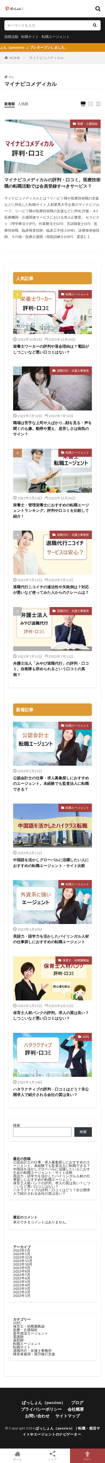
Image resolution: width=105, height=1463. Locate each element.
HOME (14, 58)
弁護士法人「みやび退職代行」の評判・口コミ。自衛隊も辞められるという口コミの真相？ (51, 669)
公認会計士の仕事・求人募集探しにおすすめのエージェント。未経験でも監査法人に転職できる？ (51, 783)
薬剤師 (18, 1340)
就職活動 (11, 36)
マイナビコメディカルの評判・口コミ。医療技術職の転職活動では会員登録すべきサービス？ (52, 183)
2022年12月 (22, 1257)
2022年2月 (21, 1292)
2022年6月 (21, 1278)
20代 (86, 1036)
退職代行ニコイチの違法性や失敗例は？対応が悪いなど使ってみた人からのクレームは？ (51, 589)
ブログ (77, 1402)
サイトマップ (67, 1415)
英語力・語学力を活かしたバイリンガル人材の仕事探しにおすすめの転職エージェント (51, 939)
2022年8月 (21, 1271)
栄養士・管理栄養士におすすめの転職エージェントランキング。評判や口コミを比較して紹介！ (51, 510)
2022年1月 (21, 1295)
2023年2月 (21, 1250)
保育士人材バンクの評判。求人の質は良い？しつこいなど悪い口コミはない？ (51, 1015)
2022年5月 (21, 1281)
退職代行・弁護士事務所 (73, 370)
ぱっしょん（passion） (43, 1402)
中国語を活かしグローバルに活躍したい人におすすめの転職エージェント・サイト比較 (51, 862)
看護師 (18, 1336)
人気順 (23, 104)
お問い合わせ (37, 1415)
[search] (95, 25)
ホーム (17, 1459)
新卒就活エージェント (30, 1333)
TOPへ (87, 1459)
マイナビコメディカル (46, 58)
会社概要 (76, 1409)
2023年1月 (21, 1254)
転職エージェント (56, 36)
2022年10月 (22, 1264)
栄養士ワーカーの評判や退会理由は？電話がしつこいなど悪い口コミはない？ (51, 349)
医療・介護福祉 (87, 123)
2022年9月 (21, 1268)
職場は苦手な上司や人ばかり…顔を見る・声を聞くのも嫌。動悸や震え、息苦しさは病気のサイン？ (52, 428)
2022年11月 (22, 1261)
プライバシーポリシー (41, 1409)
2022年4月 (21, 1285)
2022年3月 (21, 1288)
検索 (16, 1125)
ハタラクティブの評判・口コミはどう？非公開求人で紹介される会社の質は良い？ (51, 1092)
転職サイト (30, 36)
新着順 (9, 104)
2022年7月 (21, 1275)
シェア (52, 1459)
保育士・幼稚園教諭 (76, 960)
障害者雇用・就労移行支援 (34, 1354)
